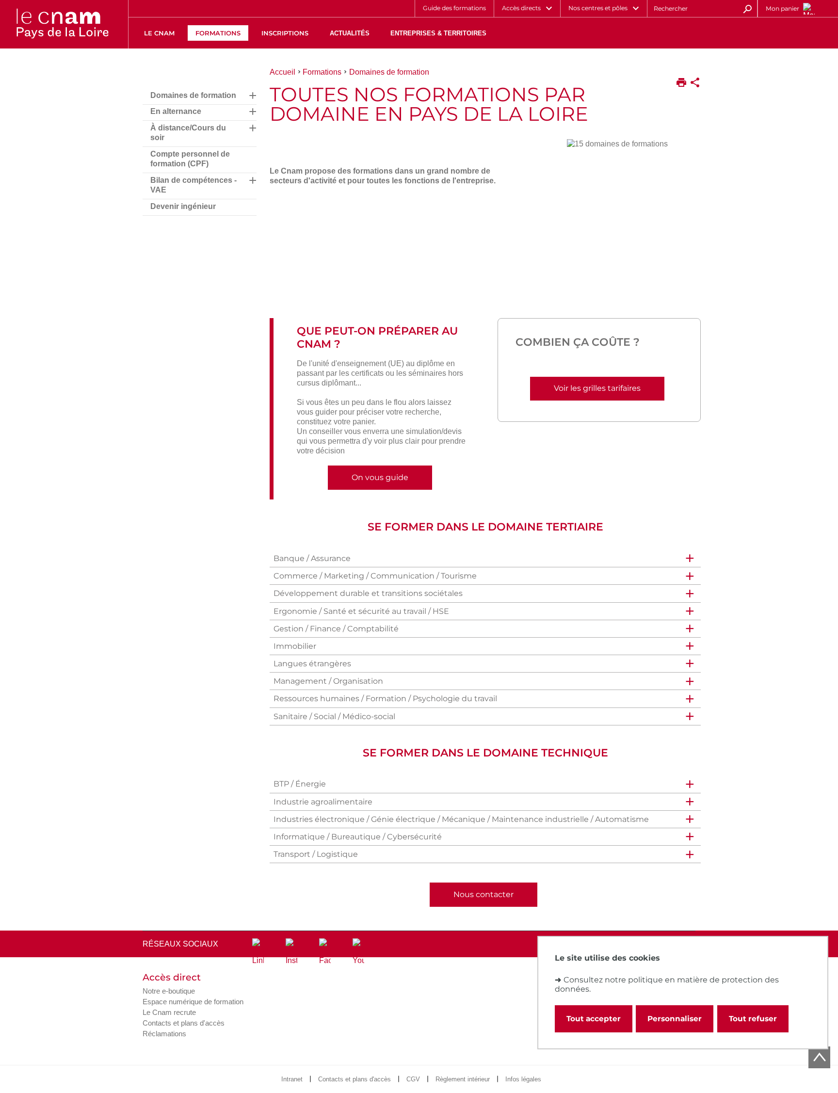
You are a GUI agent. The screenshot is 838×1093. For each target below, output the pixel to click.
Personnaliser (674, 1018)
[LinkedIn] (258, 951)
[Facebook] (325, 951)
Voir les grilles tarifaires (597, 388)
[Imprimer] (681, 83)
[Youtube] (358, 951)
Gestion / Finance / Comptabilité (336, 628)
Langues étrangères (312, 663)
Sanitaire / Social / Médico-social (334, 716)
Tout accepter (593, 1018)
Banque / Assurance (312, 558)
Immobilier (295, 646)
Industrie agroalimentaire (323, 801)
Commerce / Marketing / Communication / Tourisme (375, 575)
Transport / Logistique (316, 854)
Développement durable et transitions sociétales (368, 593)
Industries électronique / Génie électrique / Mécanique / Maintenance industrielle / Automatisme (461, 819)
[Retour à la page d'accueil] (62, 24)
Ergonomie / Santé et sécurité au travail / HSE (361, 611)
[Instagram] (291, 951)
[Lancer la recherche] (747, 8)
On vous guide (380, 477)
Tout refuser (753, 1018)
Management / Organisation (328, 681)
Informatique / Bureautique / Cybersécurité (358, 836)
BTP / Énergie (300, 783)
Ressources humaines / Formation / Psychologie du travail (385, 698)
